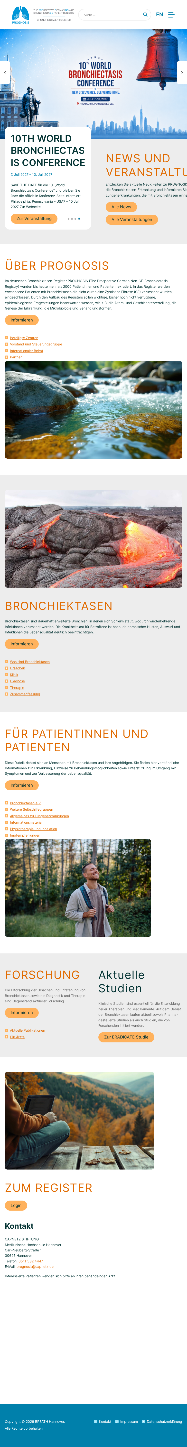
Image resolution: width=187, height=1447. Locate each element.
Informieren (22, 320)
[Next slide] (182, 72)
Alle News (121, 206)
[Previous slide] (5, 72)
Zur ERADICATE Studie (126, 1037)
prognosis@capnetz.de (35, 1266)
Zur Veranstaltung (34, 218)
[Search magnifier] (145, 14)
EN (159, 14)
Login (16, 1205)
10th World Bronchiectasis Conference (48, 150)
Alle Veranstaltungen (132, 219)
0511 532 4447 (31, 1261)
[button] (68, 219)
